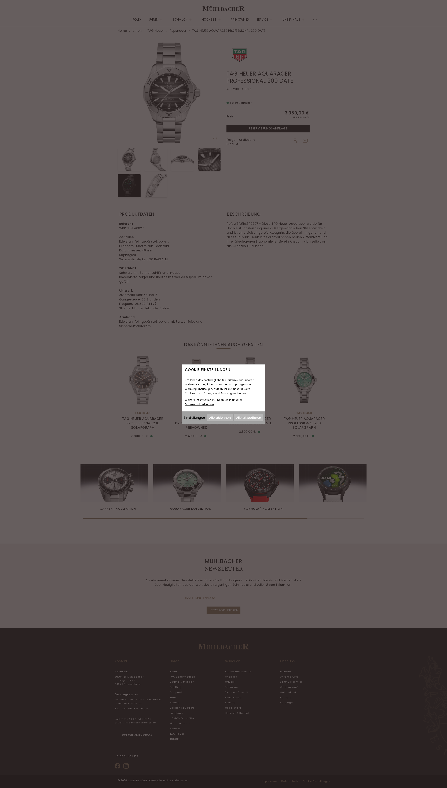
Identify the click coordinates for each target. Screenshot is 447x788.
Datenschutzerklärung (199, 404)
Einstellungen (194, 418)
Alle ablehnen (220, 418)
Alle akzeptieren (248, 418)
